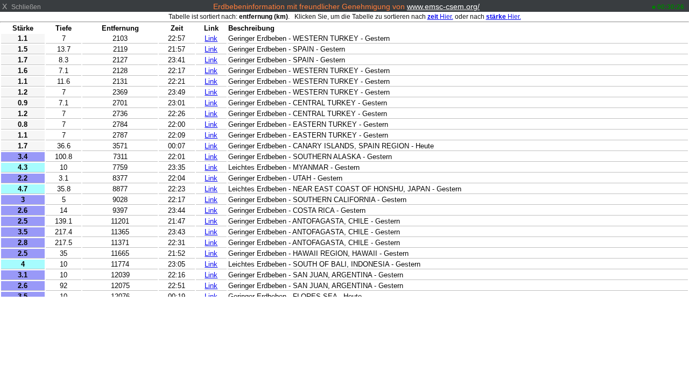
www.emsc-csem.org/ (443, 6)
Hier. (440, 16)
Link (211, 38)
